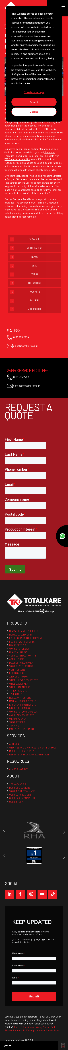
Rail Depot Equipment (21, 729)
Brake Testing (17, 645)
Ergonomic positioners (22, 704)
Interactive (35, 282)
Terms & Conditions (24, 1027)
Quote (8, 1045)
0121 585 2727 (21, 376)
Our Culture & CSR (20, 794)
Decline (34, 111)
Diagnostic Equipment (21, 662)
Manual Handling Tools (22, 701)
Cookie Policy (52, 1030)
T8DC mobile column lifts (17, 159)
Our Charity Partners (22, 798)
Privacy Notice (42, 1027)
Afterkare (15, 744)
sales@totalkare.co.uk (25, 345)
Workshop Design (19, 648)
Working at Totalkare (22, 791)
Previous (5, 830)
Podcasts (34, 291)
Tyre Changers (18, 690)
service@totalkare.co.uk (26, 385)
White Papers (34, 248)
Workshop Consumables (23, 711)
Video (34, 274)
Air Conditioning (18, 676)
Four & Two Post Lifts (22, 641)
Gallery (34, 300)
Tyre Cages (15, 694)
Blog (34, 265)
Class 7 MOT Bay (18, 652)
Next (63, 832)
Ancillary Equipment (21, 715)
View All (35, 239)
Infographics (34, 309)
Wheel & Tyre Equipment (23, 680)
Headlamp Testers (20, 697)
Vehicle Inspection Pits (22, 655)
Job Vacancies (17, 784)
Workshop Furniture (21, 666)
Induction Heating (19, 708)
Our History (16, 801)
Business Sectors (19, 787)
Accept (34, 101)
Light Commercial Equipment (25, 638)
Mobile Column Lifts (21, 634)
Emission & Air (17, 673)
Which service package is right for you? (32, 747)
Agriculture (16, 659)
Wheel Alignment (19, 683)
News (34, 256)
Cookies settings (34, 92)
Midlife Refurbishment (22, 751)
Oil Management (18, 718)
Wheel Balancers (19, 687)
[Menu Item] (9, 894)
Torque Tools (17, 722)
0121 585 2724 (21, 337)
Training (14, 725)
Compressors (17, 669)
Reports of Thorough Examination (29, 754)
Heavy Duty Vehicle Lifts (23, 631)
